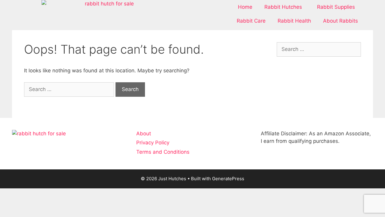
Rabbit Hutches (283, 7)
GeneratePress (228, 178)
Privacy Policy (152, 143)
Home (245, 7)
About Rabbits (340, 21)
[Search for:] (70, 89)
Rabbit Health (294, 21)
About (143, 134)
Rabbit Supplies (336, 7)
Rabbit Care (251, 21)
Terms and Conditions (162, 152)
